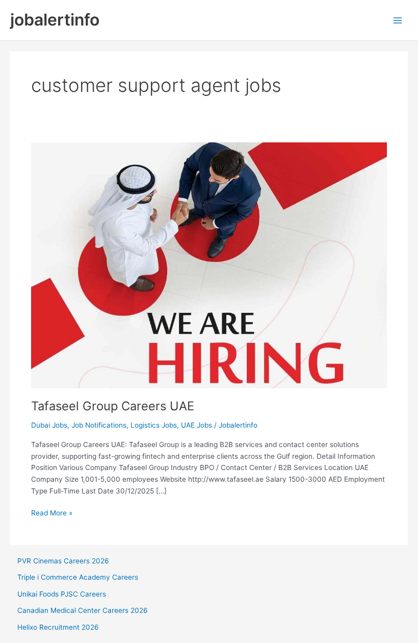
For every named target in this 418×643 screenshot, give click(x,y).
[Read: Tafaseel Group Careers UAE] (209, 264)
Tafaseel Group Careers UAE (112, 406)
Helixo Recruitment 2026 (58, 627)
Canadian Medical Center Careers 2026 (82, 610)
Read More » (51, 513)
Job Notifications (98, 425)
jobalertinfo (54, 20)
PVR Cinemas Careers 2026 (63, 561)
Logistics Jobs (153, 425)
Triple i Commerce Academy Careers (77, 577)
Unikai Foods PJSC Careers (61, 594)
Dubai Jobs (49, 425)
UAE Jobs (196, 425)
